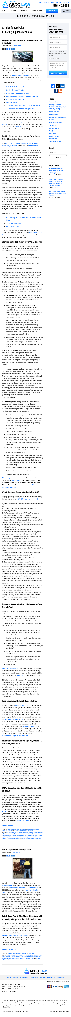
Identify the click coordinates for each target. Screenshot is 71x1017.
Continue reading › (9, 825)
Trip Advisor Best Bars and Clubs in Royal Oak (23, 105)
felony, (4, 124)
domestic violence (9, 487)
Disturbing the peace (10, 668)
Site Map (43, 977)
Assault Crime (54, 128)
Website (13, 10)
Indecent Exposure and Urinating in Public (16, 849)
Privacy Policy (24, 977)
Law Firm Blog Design (59, 1011)
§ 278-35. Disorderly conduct (27, 499)
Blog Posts (60, 977)
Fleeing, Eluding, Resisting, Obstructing (23, 830)
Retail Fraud (53, 120)
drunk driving (8, 122)
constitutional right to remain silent (15, 735)
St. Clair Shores (22, 935)
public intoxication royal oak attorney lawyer (18, 837)
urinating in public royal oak (13, 838)
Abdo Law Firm (54, 4)
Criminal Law (23, 829)
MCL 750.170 (21, 675)
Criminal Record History (33, 829)
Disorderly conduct (9, 478)
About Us (24, 10)
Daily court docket (12, 226)
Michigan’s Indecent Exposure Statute (24, 888)
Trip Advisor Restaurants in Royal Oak (20, 109)
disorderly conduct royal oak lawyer (11, 835)
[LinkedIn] (62, 86)
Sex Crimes (32, 953)
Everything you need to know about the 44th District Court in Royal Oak (22, 41)
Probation (52, 134)
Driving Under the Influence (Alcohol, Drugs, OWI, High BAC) (57, 107)
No (58, 58)
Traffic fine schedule (13, 223)
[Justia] (56, 91)
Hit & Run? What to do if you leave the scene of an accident (57, 194)
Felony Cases (53, 114)
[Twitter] (58, 86)
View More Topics (55, 141)
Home (4, 10)
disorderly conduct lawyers (35, 833)
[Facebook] (53, 86)
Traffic (51, 131)
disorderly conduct (21, 122)
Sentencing (53, 125)
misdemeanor (35, 122)
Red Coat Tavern (12, 102)
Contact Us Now (58, 73)
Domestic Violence (55, 122)
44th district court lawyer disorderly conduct (17, 832)
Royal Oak (12, 935)
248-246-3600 (33, 146)
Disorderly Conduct (7, 830)
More (67, 10)
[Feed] (60, 91)
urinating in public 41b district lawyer (15, 956)
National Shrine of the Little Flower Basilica (22, 96)
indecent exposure (21, 953)
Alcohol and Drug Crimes (13, 829)
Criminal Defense (37, 10)
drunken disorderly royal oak (27, 835)
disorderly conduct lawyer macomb (19, 833)
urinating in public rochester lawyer (10, 958)
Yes (52, 58)
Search (58, 157)
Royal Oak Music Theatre (15, 90)
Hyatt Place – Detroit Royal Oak (17, 93)
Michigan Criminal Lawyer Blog (16, 4)
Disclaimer (34, 977)
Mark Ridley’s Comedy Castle (16, 87)
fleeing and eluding (30, 726)
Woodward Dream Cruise (15, 99)
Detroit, (5, 935)
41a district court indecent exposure (15, 955)
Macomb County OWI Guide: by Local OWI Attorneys (56, 171)
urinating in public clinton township (33, 956)
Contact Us (52, 10)
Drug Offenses (54, 111)
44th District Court (22, 126)
